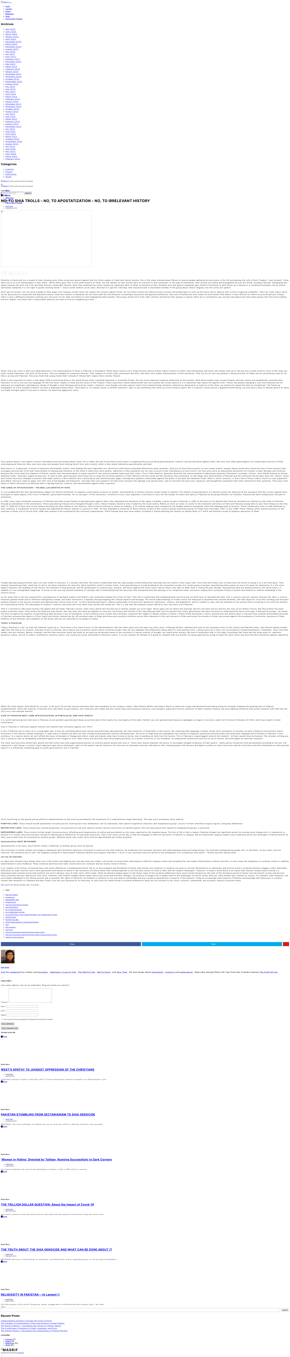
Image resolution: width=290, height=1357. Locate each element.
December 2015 (13, 61)
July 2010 (10, 146)
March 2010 (11, 156)
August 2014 (11, 84)
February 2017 (12, 59)
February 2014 (12, 99)
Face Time (122, 972)
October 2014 (12, 79)
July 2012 (10, 129)
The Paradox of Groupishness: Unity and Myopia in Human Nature (33, 1323)
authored (15, 972)
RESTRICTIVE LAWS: (12, 920)
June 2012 (10, 131)
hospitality (157, 972)
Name (3, 1006)
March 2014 (11, 96)
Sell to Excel (103, 972)
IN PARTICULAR (10, 902)
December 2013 (13, 104)
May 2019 (10, 51)
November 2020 (13, 41)
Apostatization (10, 897)
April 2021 (10, 39)
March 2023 (11, 34)
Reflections (9, 14)
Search (28, 193)
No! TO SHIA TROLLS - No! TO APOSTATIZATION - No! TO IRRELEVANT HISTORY (31, 915)
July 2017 (10, 54)
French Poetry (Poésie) (13, 19)
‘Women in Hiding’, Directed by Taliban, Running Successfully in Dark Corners (56, 1159)
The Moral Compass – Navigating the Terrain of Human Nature (31, 1326)
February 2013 (12, 121)
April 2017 (10, 56)
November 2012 (13, 126)
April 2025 (10, 32)
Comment (4, 1002)
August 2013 (11, 111)
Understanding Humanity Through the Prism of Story (26, 1321)
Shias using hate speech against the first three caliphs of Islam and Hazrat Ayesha (31, 935)
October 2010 (12, 139)
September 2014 (13, 81)
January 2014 (12, 101)
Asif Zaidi (10, 206)
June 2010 (10, 149)
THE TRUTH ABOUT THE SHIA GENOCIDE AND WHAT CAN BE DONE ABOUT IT (56, 1249)
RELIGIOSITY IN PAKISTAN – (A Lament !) (30, 1294)
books (44, 972)
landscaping (186, 972)
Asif (3, 972)
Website (3, 1015)
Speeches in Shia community (14, 937)
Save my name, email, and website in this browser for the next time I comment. (28, 1019)
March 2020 (11, 44)
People (8, 11)
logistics (170, 972)
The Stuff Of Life (268, 972)
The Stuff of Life (86, 972)
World (7, 16)
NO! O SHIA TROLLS (11, 907)
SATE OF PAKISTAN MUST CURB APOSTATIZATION (21, 922)
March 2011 (11, 136)
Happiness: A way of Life (63, 972)
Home (7, 6)
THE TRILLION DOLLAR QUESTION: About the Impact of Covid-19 (47, 1204)
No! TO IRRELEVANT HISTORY (15, 912)
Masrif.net (21, 1353)
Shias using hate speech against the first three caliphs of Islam (25, 932)
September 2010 (13, 141)
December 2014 (13, 74)
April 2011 (10, 134)
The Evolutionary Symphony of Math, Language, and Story (29, 1328)
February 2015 (12, 69)
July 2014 (10, 86)
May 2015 (10, 64)
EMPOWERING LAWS (12, 900)
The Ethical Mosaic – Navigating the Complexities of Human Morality (34, 1331)
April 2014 (10, 94)
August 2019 (11, 49)
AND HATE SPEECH (11, 895)
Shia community (10, 927)
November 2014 (13, 76)
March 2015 (11, 66)
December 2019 (13, 46)
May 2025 (10, 29)
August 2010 (11, 144)
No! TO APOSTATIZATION (13, 910)
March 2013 (11, 119)
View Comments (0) (9, 1028)
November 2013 (13, 106)
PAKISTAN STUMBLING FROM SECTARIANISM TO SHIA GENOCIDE (48, 1114)
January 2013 (12, 124)
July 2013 (10, 114)
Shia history (9, 930)
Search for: (4, 190)
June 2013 (10, 116)
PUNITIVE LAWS (10, 917)
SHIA (7, 925)
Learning (8, 9)
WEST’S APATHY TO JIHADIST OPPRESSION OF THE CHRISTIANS (47, 1069)
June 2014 (10, 89)
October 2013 (12, 109)
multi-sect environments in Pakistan (16, 905)
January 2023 (12, 36)
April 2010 (10, 154)
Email (3, 1011)
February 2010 (12, 159)
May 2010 (10, 151)
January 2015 (12, 71)
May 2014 (10, 91)
